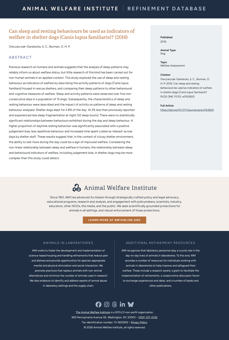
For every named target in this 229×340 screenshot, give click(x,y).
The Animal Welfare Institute (93, 312)
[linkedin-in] (122, 305)
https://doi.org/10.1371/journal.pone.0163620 (187, 110)
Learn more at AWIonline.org (114, 220)
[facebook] (98, 305)
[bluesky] (131, 305)
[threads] (114, 305)
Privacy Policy (139, 322)
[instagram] (106, 305)
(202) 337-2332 (147, 317)
